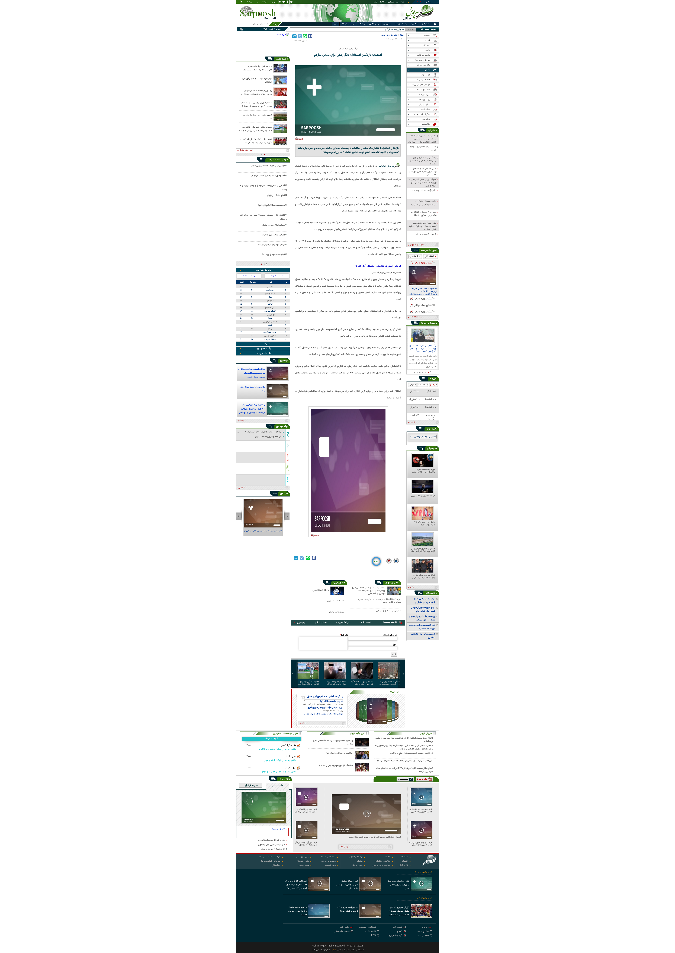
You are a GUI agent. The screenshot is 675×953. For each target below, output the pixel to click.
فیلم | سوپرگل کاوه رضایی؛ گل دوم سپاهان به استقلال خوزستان (306, 843)
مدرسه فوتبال (251, 785)
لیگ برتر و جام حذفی (389, 35)
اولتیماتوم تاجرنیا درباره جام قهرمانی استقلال (257, 80)
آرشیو (273, 2)
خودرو (287, 479)
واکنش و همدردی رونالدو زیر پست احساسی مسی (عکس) (333, 742)
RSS (373, 936)
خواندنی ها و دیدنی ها (269, 857)
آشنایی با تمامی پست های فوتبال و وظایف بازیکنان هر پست (263, 187)
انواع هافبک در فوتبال (276, 195)
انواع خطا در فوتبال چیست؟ (273, 254)
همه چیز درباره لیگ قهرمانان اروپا (271, 205)
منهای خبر (387, 24)
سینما (287, 445)
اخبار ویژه (414, 24)
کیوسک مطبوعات (348, 24)
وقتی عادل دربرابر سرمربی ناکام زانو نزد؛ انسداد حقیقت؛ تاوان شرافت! (405, 761)
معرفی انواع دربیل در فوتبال (273, 225)
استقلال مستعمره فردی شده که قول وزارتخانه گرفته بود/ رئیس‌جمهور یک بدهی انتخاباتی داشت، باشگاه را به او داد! (404, 747)
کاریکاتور (284, 494)
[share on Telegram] (300, 36)
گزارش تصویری (395, 936)
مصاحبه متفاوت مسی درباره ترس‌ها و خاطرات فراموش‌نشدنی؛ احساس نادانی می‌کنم (423, 291)
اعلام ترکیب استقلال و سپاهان (388, 611)
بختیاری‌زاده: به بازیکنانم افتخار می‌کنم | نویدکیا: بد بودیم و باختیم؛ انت (374, 29)
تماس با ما (397, 927)
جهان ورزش (357, 865)
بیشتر (242, 421)
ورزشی (287, 434)
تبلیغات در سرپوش (367, 927)
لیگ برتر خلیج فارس (263, 270)
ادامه (413, 422)
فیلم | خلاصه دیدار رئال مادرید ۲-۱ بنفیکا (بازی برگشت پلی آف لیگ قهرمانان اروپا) (420, 810)
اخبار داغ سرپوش (416, 245)
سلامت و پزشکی (382, 861)
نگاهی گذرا (344, 927)
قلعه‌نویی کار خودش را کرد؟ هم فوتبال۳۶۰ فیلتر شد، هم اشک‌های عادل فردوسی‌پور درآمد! (404, 770)
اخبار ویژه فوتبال (246, 150)
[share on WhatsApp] (305, 36)
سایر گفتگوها (417, 317)
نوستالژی (284, 360)
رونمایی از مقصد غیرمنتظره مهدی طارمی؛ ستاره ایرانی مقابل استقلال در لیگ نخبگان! (256, 92)
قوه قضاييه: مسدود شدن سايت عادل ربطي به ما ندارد (411, 753)
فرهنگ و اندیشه (328, 861)
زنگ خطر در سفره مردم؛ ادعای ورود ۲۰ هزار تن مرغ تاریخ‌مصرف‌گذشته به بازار (422, 348)
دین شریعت (330, 865)
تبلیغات (249, 2)
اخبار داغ (425, 24)
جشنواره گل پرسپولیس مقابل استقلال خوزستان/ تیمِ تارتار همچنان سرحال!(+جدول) (256, 104)
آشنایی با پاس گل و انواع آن (273, 235)
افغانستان (276, 865)
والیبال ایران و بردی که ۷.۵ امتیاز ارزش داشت (424, 523)
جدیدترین (301, 622)
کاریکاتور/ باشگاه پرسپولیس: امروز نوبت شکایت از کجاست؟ (263, 532)
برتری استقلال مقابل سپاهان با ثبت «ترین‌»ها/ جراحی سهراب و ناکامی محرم (378, 600)
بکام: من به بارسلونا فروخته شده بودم (252, 389)
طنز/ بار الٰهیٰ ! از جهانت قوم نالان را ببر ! (271, 840)
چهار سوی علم (302, 857)
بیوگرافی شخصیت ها (270, 861)
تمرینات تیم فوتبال (336, 612)
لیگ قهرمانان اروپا (263, 348)
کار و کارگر (403, 865)
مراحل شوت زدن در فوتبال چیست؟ (271, 244)
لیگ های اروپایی (264, 353)
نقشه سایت (370, 931)
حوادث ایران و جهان (381, 865)
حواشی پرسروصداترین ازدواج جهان (339, 753)
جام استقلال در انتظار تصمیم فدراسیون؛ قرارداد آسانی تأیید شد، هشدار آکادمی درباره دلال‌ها (257, 68)
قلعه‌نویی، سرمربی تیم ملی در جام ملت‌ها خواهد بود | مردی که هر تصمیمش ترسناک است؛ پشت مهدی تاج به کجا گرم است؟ (423, 576)
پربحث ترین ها (401, 24)
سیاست (404, 857)
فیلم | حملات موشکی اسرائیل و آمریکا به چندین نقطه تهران (347, 884)
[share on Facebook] (310, 36)
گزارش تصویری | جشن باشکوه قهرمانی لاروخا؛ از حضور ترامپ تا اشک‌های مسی (399, 911)
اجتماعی (287, 457)
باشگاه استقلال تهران (320, 590)
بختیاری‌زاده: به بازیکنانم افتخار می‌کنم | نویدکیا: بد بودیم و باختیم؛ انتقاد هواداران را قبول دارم (368, 590)
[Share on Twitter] (294, 36)
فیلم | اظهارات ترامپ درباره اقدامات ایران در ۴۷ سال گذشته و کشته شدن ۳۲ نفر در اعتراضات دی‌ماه (296, 885)
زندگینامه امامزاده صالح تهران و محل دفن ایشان (325, 697)
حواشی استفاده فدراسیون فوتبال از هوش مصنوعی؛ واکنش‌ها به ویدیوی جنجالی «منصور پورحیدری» (251, 373)
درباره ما (425, 927)
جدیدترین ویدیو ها (423, 872)
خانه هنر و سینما (328, 857)
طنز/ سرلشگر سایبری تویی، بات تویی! (271, 844)
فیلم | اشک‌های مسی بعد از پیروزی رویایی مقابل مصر (375, 837)
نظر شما (344, 635)
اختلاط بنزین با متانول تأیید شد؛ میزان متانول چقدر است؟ (362, 683)
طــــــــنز (278, 785)
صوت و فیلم (423, 936)
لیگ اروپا (267, 344)
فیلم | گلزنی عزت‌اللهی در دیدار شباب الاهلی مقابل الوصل (420, 843)
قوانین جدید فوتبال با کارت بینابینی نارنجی (267, 166)
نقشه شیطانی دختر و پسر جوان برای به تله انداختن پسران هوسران (336, 683)
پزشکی (287, 468)
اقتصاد (405, 861)
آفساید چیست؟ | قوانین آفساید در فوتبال (268, 175)
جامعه (387, 857)
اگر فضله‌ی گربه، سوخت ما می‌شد (273, 849)
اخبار (336, 24)
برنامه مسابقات (249, 276)
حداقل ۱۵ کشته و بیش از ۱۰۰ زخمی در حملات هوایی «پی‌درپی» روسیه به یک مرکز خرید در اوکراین (389, 683)
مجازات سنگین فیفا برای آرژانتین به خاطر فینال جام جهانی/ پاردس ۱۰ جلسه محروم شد (308, 683)
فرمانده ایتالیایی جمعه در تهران (423, 496)
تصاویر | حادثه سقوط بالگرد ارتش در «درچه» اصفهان (297, 911)
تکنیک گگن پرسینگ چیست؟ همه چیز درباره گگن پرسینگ (263, 217)
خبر (433, 130)
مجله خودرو (303, 865)
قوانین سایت (423, 931)
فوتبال (401, 35)
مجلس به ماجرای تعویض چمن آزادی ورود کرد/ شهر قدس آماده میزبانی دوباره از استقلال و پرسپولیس (423, 550)
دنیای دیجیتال (302, 861)
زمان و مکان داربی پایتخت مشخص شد (257, 116)
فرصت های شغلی (341, 931)
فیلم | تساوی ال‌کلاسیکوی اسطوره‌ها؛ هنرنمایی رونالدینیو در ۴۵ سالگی (305, 810)
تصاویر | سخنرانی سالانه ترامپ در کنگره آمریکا (348, 909)
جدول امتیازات (277, 276)
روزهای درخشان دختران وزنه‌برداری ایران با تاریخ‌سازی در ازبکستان (423, 471)
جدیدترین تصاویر (424, 898)
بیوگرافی (362, 24)
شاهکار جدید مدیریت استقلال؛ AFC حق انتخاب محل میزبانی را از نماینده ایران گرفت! (404, 739)
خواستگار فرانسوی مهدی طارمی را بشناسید (336, 765)
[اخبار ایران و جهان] (419, 21)
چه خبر (279, 427)
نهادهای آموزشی (355, 857)
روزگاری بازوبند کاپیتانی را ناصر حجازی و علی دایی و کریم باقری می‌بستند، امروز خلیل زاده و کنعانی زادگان (252, 409)
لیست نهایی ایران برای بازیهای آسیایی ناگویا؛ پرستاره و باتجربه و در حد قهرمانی (256, 141)
